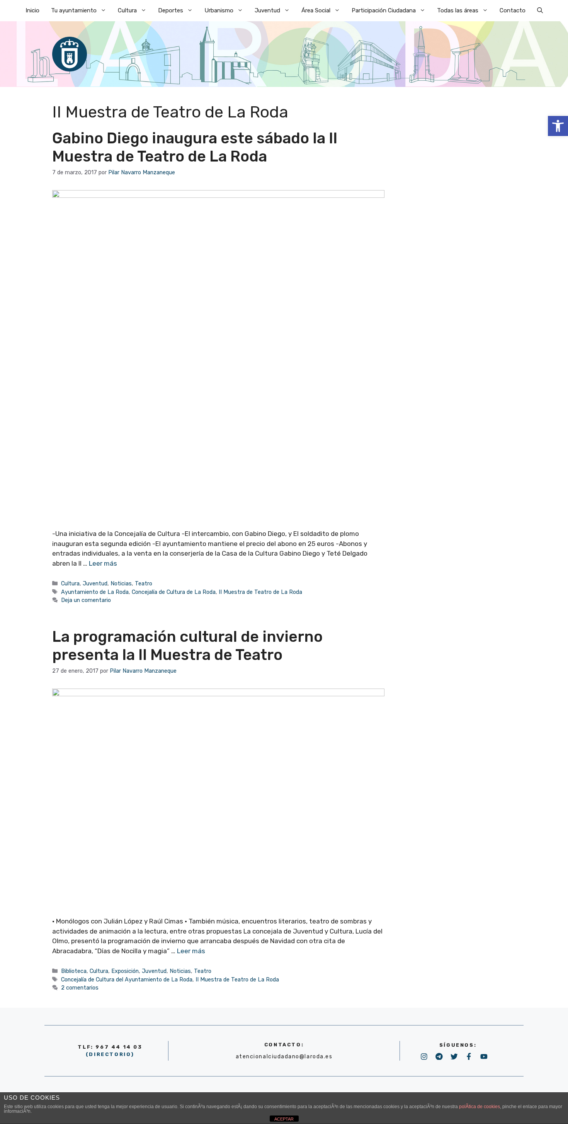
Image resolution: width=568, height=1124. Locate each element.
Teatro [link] (143, 583)
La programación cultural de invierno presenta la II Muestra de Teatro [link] (187, 645)
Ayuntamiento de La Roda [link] (95, 591)
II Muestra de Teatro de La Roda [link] (260, 591)
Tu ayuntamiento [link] (74, 10)
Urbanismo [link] (218, 10)
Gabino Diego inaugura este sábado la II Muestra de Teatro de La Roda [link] (194, 147)
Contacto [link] (512, 10)
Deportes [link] (170, 10)
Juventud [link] (267, 10)
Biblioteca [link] (74, 971)
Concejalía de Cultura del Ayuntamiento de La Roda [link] (126, 979)
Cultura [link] (127, 10)
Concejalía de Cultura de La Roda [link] (174, 591)
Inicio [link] (32, 10)
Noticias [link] (121, 583)
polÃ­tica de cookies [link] (479, 1106)
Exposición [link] (125, 971)
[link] (558, 126)
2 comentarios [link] (80, 987)
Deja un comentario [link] (86, 600)
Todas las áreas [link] (457, 10)
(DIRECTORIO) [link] (110, 1054)
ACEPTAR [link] (284, 1119)
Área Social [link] (315, 10)
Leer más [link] (103, 563)
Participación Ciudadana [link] (384, 10)
